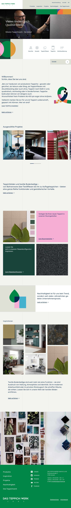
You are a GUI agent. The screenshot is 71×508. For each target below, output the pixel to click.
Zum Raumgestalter (45, 239)
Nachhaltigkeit (9, 485)
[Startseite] (11, 4)
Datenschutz (54, 499)
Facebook (36, 486)
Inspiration (7, 476)
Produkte (7, 472)
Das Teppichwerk (10, 489)
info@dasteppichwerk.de (58, 481)
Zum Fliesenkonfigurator (13, 272)
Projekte (6, 480)
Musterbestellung (56, 2)
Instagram (36, 475)
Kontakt (64, 2)
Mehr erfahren (7, 112)
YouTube (36, 482)
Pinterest (36, 478)
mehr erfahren (42, 302)
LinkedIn (36, 471)
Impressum (64, 499)
